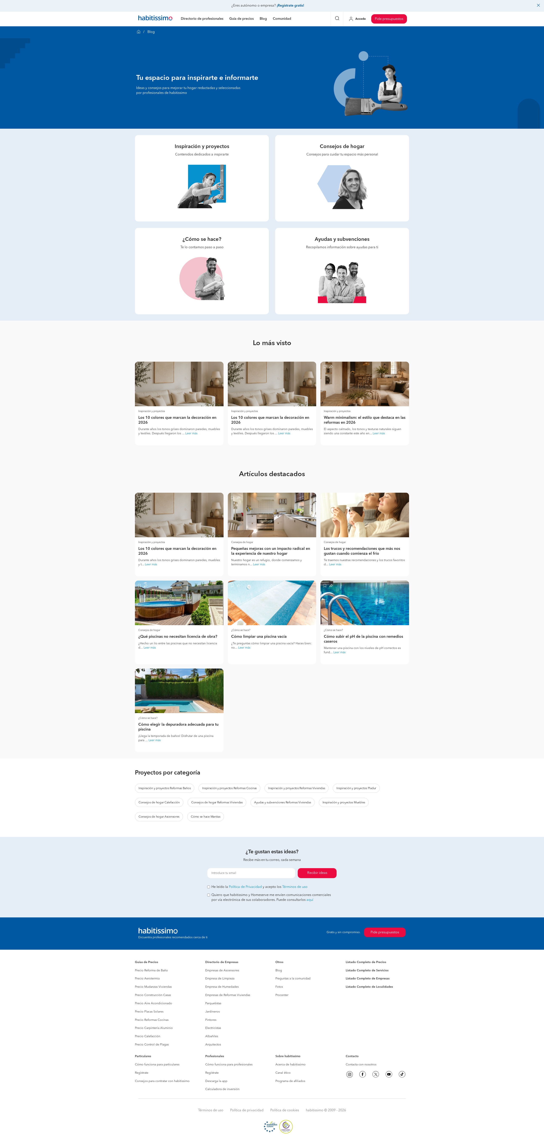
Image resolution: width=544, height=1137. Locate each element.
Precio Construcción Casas (153, 995)
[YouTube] (389, 1074)
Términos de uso (294, 887)
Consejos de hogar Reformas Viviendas (217, 802)
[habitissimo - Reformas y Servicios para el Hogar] (155, 19)
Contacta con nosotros (361, 1064)
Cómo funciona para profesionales (228, 1064)
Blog (278, 970)
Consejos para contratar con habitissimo (162, 1081)
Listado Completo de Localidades (369, 986)
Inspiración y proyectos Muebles (344, 802)
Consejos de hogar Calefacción (159, 802)
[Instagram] (349, 1074)
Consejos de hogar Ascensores (159, 816)
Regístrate (141, 1072)
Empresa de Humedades (222, 986)
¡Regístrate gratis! (290, 5)
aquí (309, 900)
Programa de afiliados (290, 1081)
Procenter (281, 995)
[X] (376, 1074)
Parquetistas (213, 1003)
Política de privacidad (247, 1110)
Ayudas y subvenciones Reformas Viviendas (282, 802)
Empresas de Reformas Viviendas (227, 995)
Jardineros (212, 1011)
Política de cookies (284, 1110)
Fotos (279, 986)
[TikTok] (402, 1074)
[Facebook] (362, 1074)
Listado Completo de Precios (366, 962)
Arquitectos (213, 1044)
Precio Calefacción (147, 1036)
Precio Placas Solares (149, 1011)
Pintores (210, 1020)
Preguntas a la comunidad (292, 978)
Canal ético (283, 1072)
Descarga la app (216, 1081)
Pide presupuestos (389, 19)
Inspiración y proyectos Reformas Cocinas (229, 788)
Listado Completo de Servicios (367, 970)
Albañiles (211, 1036)
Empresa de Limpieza (219, 978)
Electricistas (213, 1028)
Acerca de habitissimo (290, 1064)
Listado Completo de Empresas (368, 978)
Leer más (191, 433)
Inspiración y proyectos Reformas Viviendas (296, 788)
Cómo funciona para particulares (157, 1064)
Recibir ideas (317, 873)
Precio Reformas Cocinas (152, 1020)
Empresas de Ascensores (222, 970)
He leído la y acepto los (259, 887)
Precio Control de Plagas (152, 1044)
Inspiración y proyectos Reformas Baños (165, 788)
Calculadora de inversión (222, 1089)
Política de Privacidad (245, 887)
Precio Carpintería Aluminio (154, 1028)
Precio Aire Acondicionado (153, 1003)
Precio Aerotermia (147, 978)
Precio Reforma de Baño (151, 970)
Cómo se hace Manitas (205, 816)
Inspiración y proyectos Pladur (356, 788)
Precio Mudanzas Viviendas (153, 986)
